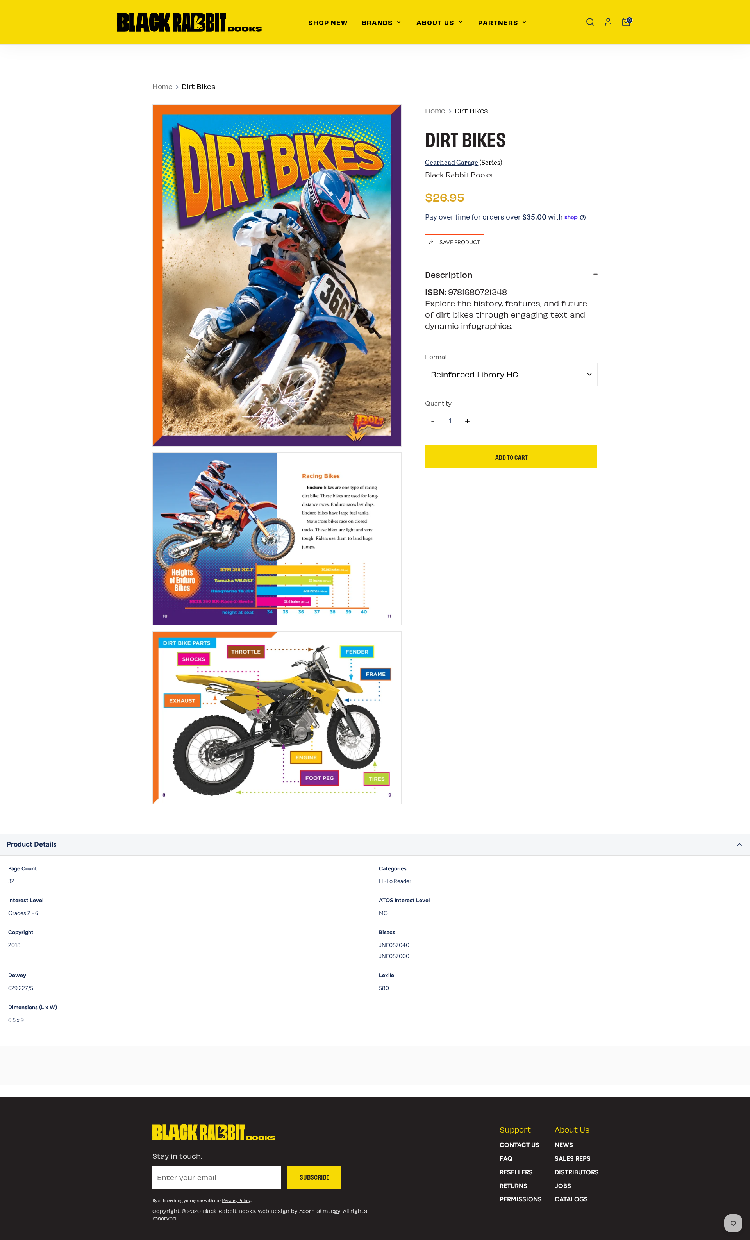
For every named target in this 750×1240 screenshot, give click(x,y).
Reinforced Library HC (474, 374)
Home (162, 86)
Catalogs (571, 1199)
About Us (436, 22)
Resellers (516, 1172)
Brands (378, 22)
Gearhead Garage (451, 162)
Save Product (459, 242)
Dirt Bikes (198, 86)
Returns (513, 1186)
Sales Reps (573, 1158)
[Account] (608, 22)
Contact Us (519, 1145)
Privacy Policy (236, 1200)
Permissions (521, 1199)
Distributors (577, 1172)
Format (436, 358)
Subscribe (314, 1176)
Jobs (563, 1186)
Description (448, 275)
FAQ (506, 1158)
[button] (375, 845)
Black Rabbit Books (459, 175)
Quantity (438, 404)
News (564, 1145)
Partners (499, 22)
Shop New (328, 22)
